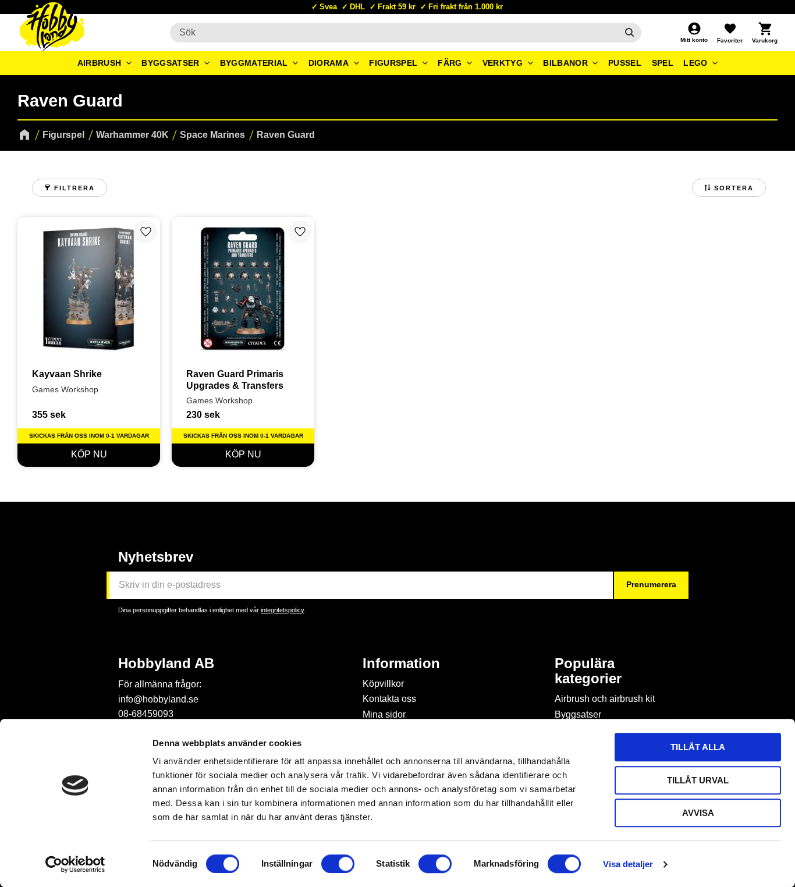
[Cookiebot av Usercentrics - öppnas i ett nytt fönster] (75, 864)
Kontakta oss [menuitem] (389, 699)
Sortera (734, 188)
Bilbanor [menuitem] (565, 63)
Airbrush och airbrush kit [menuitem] (605, 699)
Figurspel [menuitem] (393, 63)
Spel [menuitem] (662, 63)
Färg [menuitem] (450, 63)
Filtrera (74, 188)
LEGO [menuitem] (695, 63)
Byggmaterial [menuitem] (254, 63)
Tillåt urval (698, 780)
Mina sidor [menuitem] (384, 714)
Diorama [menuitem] (328, 63)
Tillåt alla (697, 747)
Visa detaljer (628, 864)
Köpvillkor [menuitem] (383, 684)
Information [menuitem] (401, 663)
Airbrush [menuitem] (99, 63)
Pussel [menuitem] (624, 63)
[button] (730, 32)
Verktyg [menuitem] (502, 63)
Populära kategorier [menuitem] (588, 671)
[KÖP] (88, 455)
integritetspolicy (282, 609)
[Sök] (629, 32)
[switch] (337, 863)
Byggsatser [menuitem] (170, 63)
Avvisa (698, 813)
